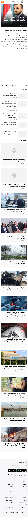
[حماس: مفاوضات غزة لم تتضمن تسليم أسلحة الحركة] (22, 96)
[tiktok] (13, 475)
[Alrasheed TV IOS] (11, 475)
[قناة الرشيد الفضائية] (17, 2)
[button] (25, 2)
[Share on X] (12, 85)
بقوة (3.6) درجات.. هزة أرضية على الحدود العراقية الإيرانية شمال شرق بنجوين (14, 341)
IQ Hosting (16, 515)
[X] (24, 475)
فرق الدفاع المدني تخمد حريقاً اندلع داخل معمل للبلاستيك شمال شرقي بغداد (14, 445)
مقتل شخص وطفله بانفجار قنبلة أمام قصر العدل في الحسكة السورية (10, 115)
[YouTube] (22, 475)
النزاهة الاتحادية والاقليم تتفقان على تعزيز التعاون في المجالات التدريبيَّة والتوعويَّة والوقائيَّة (14, 236)
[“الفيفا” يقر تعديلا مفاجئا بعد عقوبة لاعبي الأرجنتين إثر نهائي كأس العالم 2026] (22, 134)
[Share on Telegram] (6, 85)
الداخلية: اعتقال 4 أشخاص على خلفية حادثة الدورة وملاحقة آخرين (9, 124)
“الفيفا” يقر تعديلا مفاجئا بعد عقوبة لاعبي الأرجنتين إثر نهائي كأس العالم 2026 (9, 133)
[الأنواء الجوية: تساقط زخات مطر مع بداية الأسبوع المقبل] (14, 252)
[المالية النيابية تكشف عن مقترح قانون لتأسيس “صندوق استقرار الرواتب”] (14, 384)
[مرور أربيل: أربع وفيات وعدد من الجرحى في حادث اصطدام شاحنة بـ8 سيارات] (14, 278)
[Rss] (15, 475)
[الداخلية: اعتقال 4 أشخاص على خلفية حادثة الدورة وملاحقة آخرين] (22, 125)
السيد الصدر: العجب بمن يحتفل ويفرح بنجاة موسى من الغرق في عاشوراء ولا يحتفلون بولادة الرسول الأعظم (9, 105)
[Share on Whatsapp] (9, 85)
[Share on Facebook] (15, 85)
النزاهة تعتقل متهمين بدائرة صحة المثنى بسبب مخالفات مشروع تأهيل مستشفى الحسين (14, 368)
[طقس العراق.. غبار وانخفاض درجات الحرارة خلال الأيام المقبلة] (14, 409)
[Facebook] (26, 475)
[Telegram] (17, 475)
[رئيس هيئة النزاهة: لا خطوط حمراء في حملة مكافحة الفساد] (14, 200)
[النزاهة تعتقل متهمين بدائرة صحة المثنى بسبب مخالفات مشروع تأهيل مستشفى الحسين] (14, 357)
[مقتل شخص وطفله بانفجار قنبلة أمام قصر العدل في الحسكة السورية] (22, 116)
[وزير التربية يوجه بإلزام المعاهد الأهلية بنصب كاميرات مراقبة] (14, 150)
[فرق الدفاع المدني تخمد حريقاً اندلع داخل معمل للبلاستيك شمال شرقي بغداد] (14, 434)
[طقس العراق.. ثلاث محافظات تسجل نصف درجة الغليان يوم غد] (14, 175)
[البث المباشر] (2, 2)
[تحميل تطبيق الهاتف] (17, 470)
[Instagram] (19, 475)
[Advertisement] (14, 66)
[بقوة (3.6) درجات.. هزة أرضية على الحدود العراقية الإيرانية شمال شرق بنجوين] (14, 330)
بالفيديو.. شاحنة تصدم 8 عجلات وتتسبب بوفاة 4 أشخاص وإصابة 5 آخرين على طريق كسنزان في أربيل (15, 314)
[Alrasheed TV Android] (9, 475)
